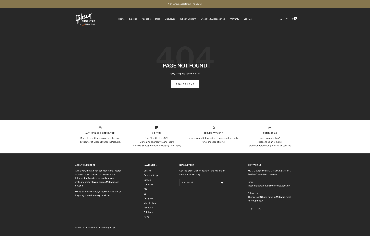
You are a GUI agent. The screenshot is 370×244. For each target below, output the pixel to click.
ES (145, 194)
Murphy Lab (150, 203)
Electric (133, 19)
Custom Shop (151, 175)
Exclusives (170, 19)
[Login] (287, 19)
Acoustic (146, 19)
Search (147, 170)
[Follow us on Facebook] (252, 209)
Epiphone (148, 212)
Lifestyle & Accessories (213, 19)
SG (145, 189)
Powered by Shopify (107, 227)
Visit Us (248, 19)
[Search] (281, 19)
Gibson (147, 180)
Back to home (185, 84)
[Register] (222, 183)
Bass (157, 19)
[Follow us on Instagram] (260, 209)
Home (121, 19)
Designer (148, 198)
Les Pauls (148, 184)
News (146, 217)
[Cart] (293, 19)
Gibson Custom (188, 19)
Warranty (234, 19)
